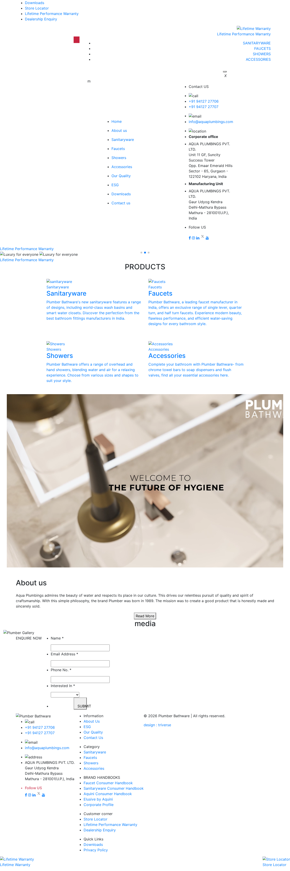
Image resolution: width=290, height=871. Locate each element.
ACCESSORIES (258, 59)
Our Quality (93, 732)
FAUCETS (262, 48)
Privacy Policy (96, 850)
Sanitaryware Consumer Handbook (114, 788)
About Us (92, 721)
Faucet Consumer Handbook (108, 783)
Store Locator (37, 8)
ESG (87, 726)
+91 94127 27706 (204, 101)
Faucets (90, 757)
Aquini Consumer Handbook (108, 793)
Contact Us (93, 737)
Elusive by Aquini (98, 799)
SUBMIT (82, 706)
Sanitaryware (95, 752)
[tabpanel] (145, 481)
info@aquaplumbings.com (211, 121)
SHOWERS (262, 54)
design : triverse (157, 725)
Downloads (34, 2)
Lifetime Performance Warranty (52, 13)
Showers (91, 763)
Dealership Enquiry (41, 19)
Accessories (94, 768)
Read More (145, 616)
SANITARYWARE (257, 43)
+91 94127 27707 (203, 106)
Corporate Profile (99, 804)
